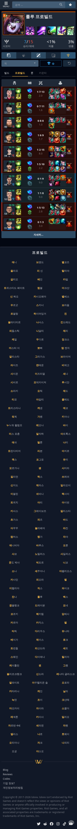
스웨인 (14, 656)
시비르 (14, 382)
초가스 (14, 519)
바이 (65, 425)
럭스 (39, 476)
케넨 (39, 408)
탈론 (39, 442)
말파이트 (14, 682)
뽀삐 (39, 348)
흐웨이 (65, 734)
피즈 (39, 519)
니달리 (40, 330)
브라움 (65, 305)
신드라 (40, 674)
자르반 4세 (14, 725)
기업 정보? (9, 783)
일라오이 (66, 485)
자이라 (40, 708)
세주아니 (40, 571)
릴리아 (65, 656)
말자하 (40, 433)
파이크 (65, 588)
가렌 (39, 416)
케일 (14, 339)
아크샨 (65, 288)
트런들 (14, 648)
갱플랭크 (14, 605)
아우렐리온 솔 (40, 682)
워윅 (14, 416)
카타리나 (14, 691)
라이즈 (14, 365)
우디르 (40, 339)
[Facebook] (51, 824)
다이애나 (40, 656)
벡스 (65, 596)
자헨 (65, 725)
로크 (65, 639)
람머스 (14, 536)
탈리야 (65, 270)
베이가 (14, 639)
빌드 (6, 73)
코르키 (14, 614)
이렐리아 (14, 588)
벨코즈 (65, 262)
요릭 (39, 391)
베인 (39, 279)
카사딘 (14, 579)
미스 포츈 (14, 433)
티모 (14, 399)
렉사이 (65, 493)
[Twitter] (38, 824)
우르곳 (14, 305)
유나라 (65, 631)
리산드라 (40, 648)
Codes (6, 778)
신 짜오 (14, 296)
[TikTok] (64, 824)
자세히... (38, 234)
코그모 (40, 459)
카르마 (14, 622)
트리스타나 (14, 408)
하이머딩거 (40, 313)
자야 (65, 536)
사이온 (14, 373)
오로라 (65, 682)
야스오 (40, 751)
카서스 (14, 511)
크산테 (65, 699)
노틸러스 (40, 554)
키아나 (65, 416)
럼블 (39, 288)
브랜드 (40, 262)
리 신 (40, 270)
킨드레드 (66, 322)
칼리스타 (66, 511)
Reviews (8, 774)
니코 (65, 562)
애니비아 (14, 545)
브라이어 (66, 356)
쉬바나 (40, 493)
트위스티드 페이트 (14, 288)
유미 (65, 459)
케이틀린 (14, 665)
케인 (39, 691)
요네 (65, 605)
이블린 (14, 493)
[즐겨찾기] (70, 4)
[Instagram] (58, 824)
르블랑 (14, 313)
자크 (39, 742)
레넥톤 (14, 717)
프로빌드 (20, 73)
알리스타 (14, 356)
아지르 (65, 451)
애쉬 (14, 442)
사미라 (65, 468)
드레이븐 (40, 605)
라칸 (65, 528)
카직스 (40, 622)
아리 (39, 502)
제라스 (40, 485)
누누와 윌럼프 (14, 425)
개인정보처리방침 (13, 787)
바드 (65, 519)
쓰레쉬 (65, 476)
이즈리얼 (40, 373)
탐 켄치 (65, 348)
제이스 (40, 639)
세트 (65, 648)
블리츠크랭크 (14, 674)
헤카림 (40, 614)
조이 (39, 699)
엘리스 (14, 734)
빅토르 (40, 562)
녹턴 (14, 699)
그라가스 (40, 356)
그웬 (65, 665)
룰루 (39, 596)
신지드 (14, 485)
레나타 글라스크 (65, 674)
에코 (65, 408)
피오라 (40, 579)
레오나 (40, 425)
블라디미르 (14, 322)
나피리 (65, 742)
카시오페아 (40, 296)
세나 (65, 373)
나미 (65, 442)
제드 (65, 391)
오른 (65, 545)
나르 (39, 734)
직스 (39, 588)
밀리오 (65, 717)
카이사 (40, 717)
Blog (5, 769)
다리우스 (40, 631)
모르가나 (14, 468)
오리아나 (14, 742)
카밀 (65, 279)
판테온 (40, 365)
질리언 (14, 476)
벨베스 (65, 296)
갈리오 (14, 279)
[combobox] (19, 63)
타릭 (14, 631)
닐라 (65, 691)
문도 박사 (14, 562)
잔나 (14, 596)
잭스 (14, 459)
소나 (14, 571)
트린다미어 (14, 451)
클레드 (65, 399)
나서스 (40, 322)
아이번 (65, 502)
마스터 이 (14, 348)
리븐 (39, 451)
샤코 (14, 554)
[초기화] (69, 63)
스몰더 (65, 708)
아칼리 (40, 399)
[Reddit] (45, 824)
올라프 (14, 270)
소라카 (14, 391)
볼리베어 (40, 528)
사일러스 (66, 554)
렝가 (39, 536)
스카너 (40, 305)
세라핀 (40, 725)
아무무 (14, 528)
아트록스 (66, 433)
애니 (14, 262)
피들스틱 (14, 330)
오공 (14, 751)
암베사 (65, 614)
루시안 (65, 382)
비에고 (65, 365)
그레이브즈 (40, 511)
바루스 (40, 545)
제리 (65, 330)
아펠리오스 (65, 571)
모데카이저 (40, 382)
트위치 (14, 502)
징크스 (65, 339)
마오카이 (14, 708)
